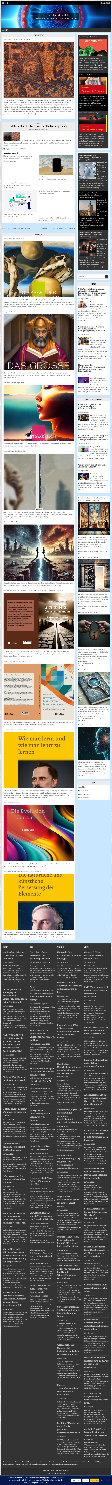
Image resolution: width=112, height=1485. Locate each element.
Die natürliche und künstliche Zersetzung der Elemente (22, 796)
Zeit (23, 146)
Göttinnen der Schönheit (87, 37)
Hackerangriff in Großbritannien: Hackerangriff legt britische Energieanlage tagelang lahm (92, 368)
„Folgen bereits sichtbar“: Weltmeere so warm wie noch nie (15, 1110)
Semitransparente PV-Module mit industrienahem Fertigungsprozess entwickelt (91, 329)
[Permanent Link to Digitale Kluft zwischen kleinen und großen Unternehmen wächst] (20, 199)
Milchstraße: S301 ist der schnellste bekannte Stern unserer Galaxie (96, 1028)
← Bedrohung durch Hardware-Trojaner (16, 226)
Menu (6, 3)
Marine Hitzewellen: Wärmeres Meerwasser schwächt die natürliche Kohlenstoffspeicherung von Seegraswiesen (14, 1253)
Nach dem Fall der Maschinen (14, 446)
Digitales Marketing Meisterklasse (15, 586)
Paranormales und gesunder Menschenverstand (20, 39)
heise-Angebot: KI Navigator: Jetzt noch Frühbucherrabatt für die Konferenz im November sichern (17, 183)
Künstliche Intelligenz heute (87, 725)
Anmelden (81, 787)
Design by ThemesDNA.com (56, 1471)
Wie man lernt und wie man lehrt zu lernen (18, 654)
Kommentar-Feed (84, 794)
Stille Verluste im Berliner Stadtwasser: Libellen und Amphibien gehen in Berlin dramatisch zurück (14, 1296)
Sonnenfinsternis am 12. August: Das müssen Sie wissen (95, 1286)
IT (21, 146)
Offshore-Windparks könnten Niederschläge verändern (14, 1177)
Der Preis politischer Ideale (87, 613)
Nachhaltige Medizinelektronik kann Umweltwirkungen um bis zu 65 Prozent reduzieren (69, 1068)
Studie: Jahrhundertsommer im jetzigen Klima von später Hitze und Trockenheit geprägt (42, 991)
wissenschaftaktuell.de (56, 15)
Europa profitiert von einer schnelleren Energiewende (40, 1286)
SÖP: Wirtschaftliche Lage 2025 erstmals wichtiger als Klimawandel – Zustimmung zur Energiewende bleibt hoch (92, 292)
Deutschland (15, 146)
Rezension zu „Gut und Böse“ (88, 557)
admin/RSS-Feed (33, 127)
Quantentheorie (84, 113)
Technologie (38, 121)
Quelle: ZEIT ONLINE (11, 143)
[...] (60, 111)
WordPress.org (83, 798)
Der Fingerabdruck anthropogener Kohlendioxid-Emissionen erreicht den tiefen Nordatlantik (15, 993)
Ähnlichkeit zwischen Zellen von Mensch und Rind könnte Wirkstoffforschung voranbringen (68, 1269)
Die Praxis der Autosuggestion (14, 307)
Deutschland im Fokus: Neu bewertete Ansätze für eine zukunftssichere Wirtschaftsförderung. (92, 160)
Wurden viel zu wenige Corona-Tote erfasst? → (58, 226)
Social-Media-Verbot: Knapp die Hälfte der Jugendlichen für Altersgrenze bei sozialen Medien (93, 437)
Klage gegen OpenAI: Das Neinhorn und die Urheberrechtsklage (89, 406)
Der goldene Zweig (10, 869)
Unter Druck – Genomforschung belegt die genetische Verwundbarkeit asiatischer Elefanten (69, 1159)
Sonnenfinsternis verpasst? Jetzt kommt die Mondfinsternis (14, 1144)
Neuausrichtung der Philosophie (14, 376)
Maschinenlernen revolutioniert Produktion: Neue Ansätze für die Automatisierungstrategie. (90, 199)
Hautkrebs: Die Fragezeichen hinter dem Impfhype (69, 953)
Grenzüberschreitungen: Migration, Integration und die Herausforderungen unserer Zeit (34, 515)
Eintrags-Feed (83, 791)
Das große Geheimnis (11, 236)
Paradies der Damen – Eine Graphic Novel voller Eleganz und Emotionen (92, 499)
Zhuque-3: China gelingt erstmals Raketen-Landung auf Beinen (96, 1061)
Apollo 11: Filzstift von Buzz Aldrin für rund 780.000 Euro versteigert (96, 1430)
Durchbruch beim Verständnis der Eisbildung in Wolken (40, 953)
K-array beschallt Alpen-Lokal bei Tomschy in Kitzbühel (41, 1179)
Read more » (82, 549)
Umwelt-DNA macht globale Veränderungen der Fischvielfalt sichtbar (42, 1213)
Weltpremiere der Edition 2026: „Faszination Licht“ (92, 466)
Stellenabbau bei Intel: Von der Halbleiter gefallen (38, 123)
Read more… (76, 975)
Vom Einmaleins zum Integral (89, 75)
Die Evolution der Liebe (12, 727)
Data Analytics (83, 670)
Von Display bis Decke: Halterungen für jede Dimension (14, 953)
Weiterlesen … (83, 320)
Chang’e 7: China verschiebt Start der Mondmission (94, 953)
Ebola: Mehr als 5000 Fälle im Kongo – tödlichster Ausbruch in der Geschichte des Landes (68, 1029)
